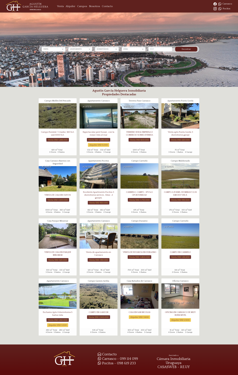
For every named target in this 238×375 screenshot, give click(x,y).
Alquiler (70, 6)
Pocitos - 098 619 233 (118, 363)
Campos (82, 6)
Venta (60, 6)
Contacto (107, 6)
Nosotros (94, 6)
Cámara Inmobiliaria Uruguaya (173, 361)
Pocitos (226, 8)
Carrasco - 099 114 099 (119, 359)
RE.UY (185, 367)
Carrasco (227, 3)
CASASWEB (167, 367)
